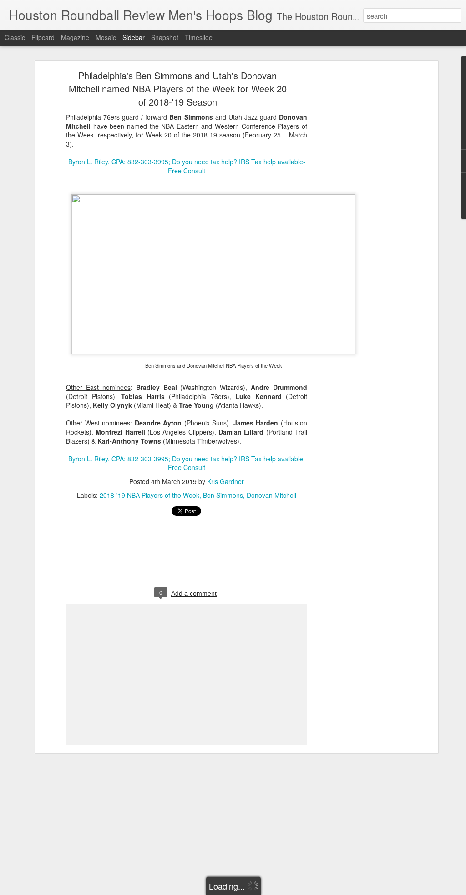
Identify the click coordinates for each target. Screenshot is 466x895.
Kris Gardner (225, 481)
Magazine (75, 37)
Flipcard (43, 37)
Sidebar (133, 37)
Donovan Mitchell (271, 495)
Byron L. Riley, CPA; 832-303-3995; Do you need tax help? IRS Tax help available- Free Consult (186, 166)
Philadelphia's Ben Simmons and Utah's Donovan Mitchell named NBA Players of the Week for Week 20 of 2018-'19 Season (178, 88)
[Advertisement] (186, 555)
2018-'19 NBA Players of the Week (149, 495)
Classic (15, 37)
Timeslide (199, 37)
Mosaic (106, 37)
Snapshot (164, 37)
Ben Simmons (223, 495)
